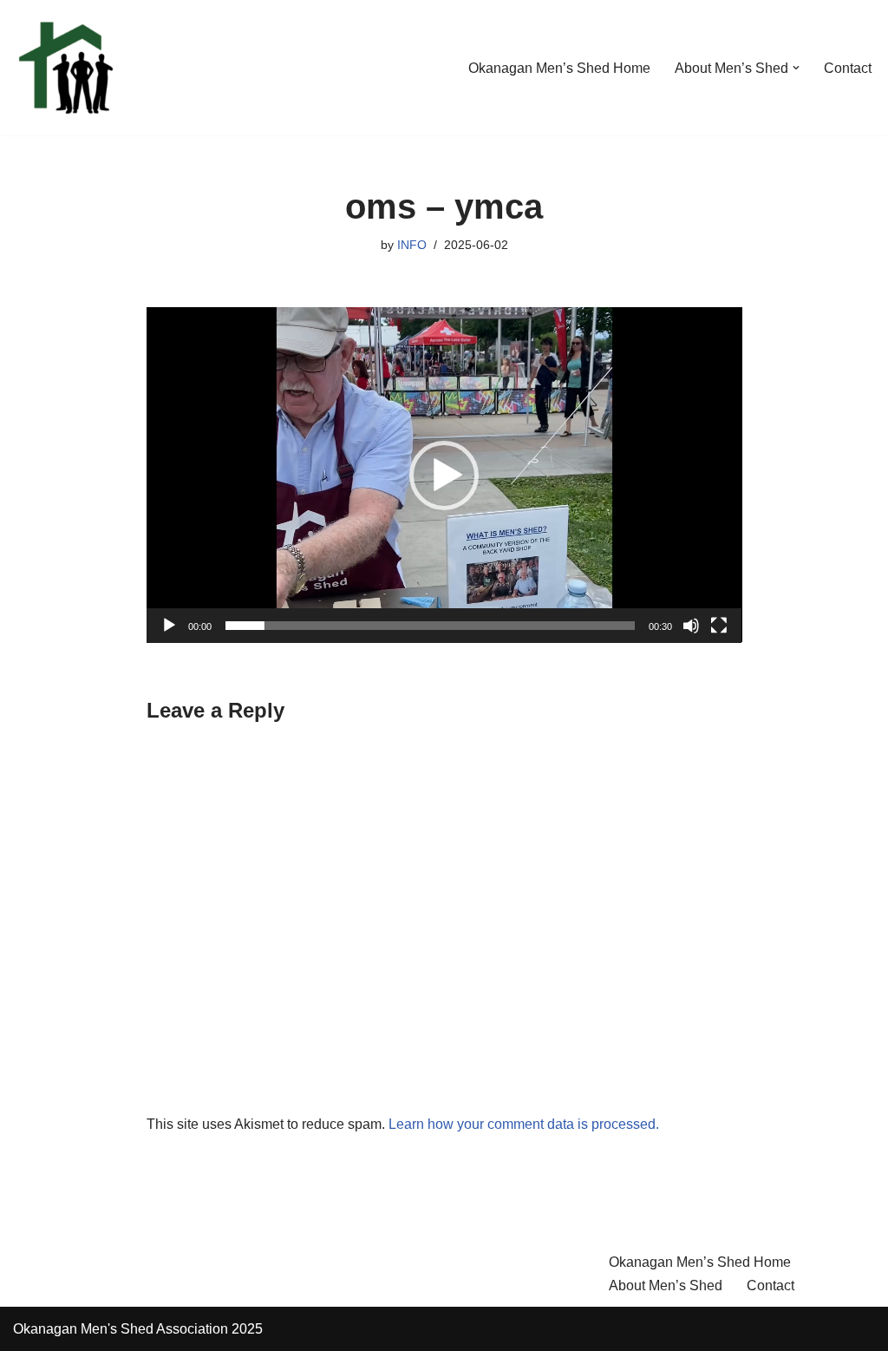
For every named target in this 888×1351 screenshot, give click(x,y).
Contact (848, 68)
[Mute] (691, 625)
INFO (412, 245)
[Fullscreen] (719, 625)
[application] (444, 474)
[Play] (169, 625)
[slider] (430, 625)
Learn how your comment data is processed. (523, 1124)
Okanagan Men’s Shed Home (559, 68)
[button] (796, 67)
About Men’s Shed (665, 1285)
